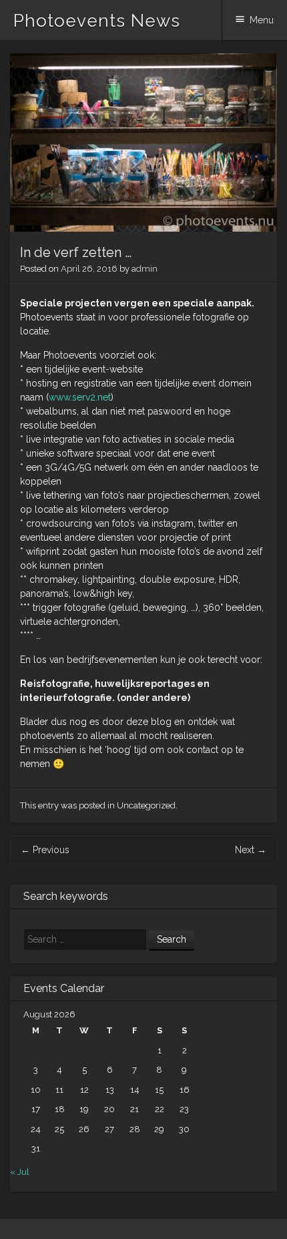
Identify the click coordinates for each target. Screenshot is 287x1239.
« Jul (19, 1172)
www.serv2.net (80, 397)
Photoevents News (96, 21)
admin (144, 269)
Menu (262, 20)
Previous (45, 849)
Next (250, 849)
